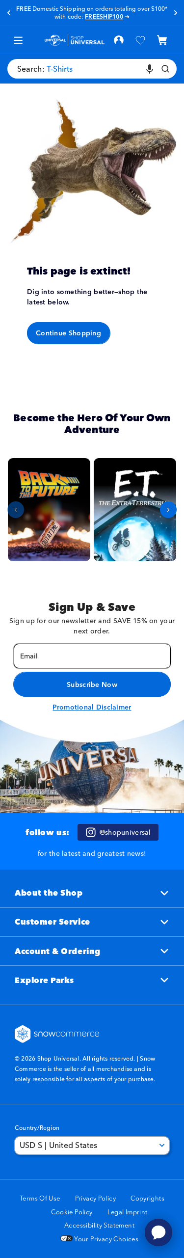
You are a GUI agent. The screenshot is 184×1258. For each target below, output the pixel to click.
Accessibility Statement (99, 1225)
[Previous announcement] (8, 12)
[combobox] (92, 69)
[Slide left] (15, 509)
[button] (162, 40)
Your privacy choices (105, 1239)
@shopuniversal (125, 832)
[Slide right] (168, 509)
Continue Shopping (68, 332)
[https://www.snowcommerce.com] (57, 1034)
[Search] (165, 69)
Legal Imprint (127, 1212)
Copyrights (147, 1198)
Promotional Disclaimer (92, 707)
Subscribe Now (92, 684)
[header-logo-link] (74, 40)
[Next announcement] (175, 12)
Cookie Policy (71, 1212)
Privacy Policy (95, 1198)
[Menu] (18, 40)
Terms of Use (40, 1198)
